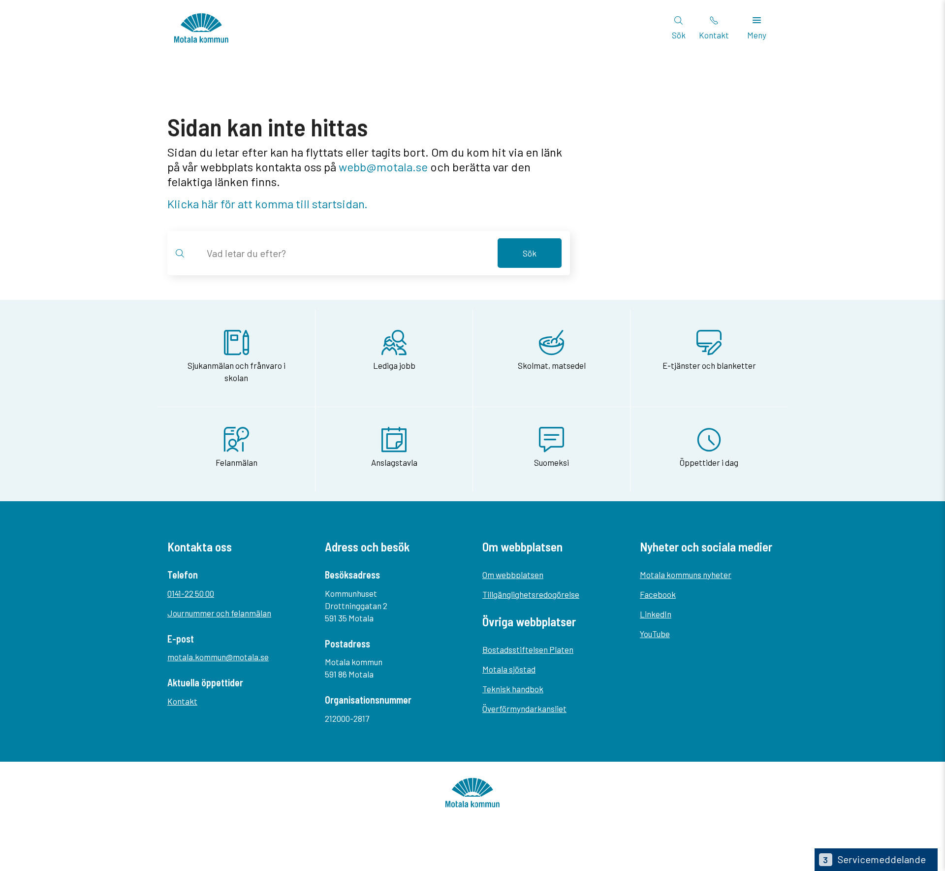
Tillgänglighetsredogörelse (530, 594)
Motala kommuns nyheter (685, 575)
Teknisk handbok (512, 689)
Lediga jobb (394, 365)
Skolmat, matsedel (552, 365)
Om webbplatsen (512, 575)
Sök (529, 253)
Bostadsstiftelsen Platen (527, 649)
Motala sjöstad (509, 669)
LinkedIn (655, 614)
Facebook (658, 594)
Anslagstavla (394, 462)
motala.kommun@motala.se (218, 657)
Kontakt (182, 701)
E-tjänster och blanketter (709, 365)
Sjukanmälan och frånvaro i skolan (236, 371)
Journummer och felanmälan (219, 613)
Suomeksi (551, 462)
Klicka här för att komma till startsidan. (267, 203)
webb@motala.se (383, 167)
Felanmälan (236, 462)
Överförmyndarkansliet (524, 708)
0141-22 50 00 (190, 593)
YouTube (655, 634)
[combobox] (345, 253)
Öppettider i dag (709, 462)
